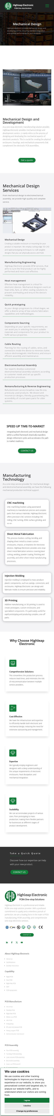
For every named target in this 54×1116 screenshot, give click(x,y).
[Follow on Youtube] (22, 942)
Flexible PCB (10, 1010)
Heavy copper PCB (12, 1030)
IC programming (11, 1067)
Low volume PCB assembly (15, 1057)
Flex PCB (9, 980)
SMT (7, 987)
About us (9, 959)
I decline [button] (27, 1106)
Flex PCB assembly (12, 1050)
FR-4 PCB (9, 1007)
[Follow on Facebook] (12, 942)
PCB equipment (11, 990)
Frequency (10, 1024)
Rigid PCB (9, 977)
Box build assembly (13, 1061)
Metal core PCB (11, 1017)
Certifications (10, 962)
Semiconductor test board (15, 1034)
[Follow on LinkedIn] (7, 942)
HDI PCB (9, 1020)
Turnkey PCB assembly (14, 1054)
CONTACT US (27, 450)
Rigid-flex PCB (11, 983)
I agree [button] (27, 1100)
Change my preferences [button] (27, 1111)
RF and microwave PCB (14, 1027)
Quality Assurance (12, 966)
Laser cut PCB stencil (13, 1064)
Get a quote (27, 160)
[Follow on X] (17, 942)
